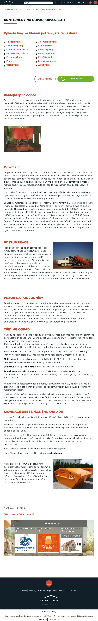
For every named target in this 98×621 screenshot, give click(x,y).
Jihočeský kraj (13, 42)
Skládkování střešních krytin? (19, 514)
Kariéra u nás (71, 591)
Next (85, 545)
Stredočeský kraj (47, 61)
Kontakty (32, 591)
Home (7, 10)
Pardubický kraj (14, 57)
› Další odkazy (53, 619)
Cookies (61, 591)
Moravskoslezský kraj (17, 53)
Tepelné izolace (59, 616)
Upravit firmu (45, 79)
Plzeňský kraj (45, 57)
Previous (13, 545)
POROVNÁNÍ (84, 3)
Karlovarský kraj (14, 46)
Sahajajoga (43, 619)
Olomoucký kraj (46, 53)
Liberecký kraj (45, 50)
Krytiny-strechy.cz (12, 616)
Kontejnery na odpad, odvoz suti (51, 10)
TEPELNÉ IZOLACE (66, 3)
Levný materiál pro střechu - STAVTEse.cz (36, 616)
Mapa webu (51, 591)
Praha (9, 61)
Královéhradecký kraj (17, 50)
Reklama (41, 591)
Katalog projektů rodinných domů (80, 616)
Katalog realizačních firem (23, 10)
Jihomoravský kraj (47, 42)
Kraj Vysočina (45, 46)
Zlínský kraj (44, 65)
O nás (24, 591)
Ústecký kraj (12, 65)
